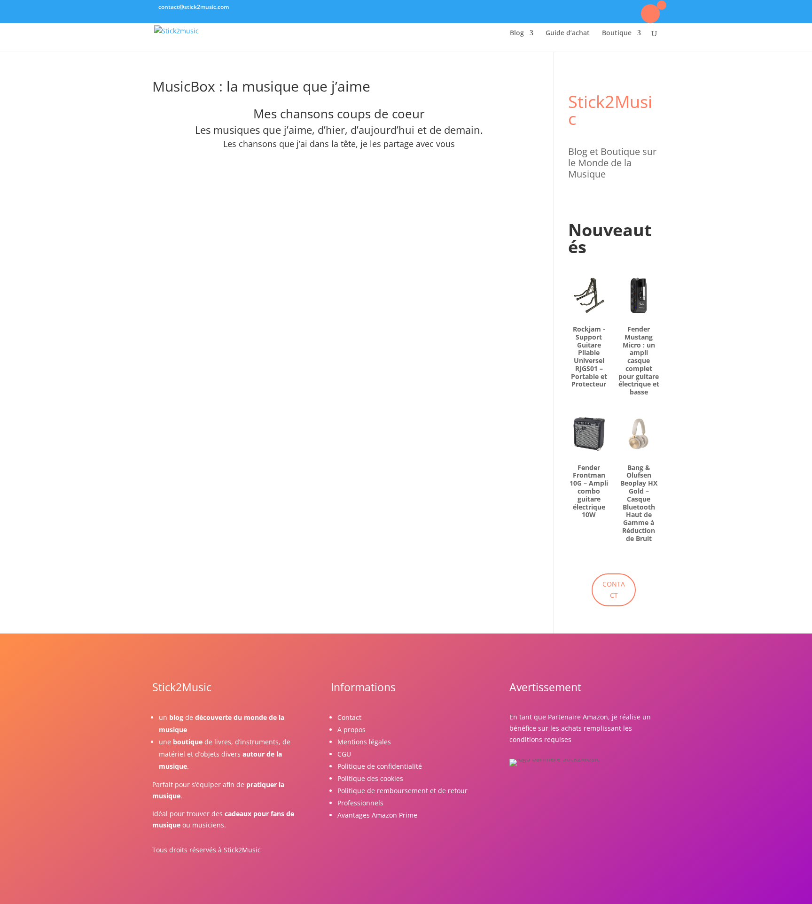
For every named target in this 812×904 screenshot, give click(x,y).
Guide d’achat (568, 33)
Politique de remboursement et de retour (402, 790)
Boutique (617, 33)
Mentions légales (364, 741)
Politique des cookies (370, 778)
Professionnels (360, 802)
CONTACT (613, 589)
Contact (349, 717)
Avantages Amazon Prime (377, 815)
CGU (344, 753)
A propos (351, 729)
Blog (517, 33)
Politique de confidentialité (379, 766)
